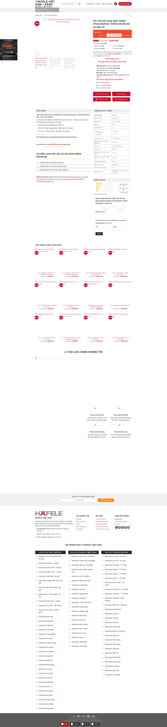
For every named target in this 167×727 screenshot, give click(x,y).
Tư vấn (98, 4)
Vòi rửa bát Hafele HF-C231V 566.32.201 (96, 338)
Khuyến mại (90, 4)
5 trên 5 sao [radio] (113, 209)
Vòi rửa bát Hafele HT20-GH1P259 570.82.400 (46, 306)
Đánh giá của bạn (101, 211)
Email (115, 226)
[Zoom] (37, 54)
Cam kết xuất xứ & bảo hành (108, 68)
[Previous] (39, 37)
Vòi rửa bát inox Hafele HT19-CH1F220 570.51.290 (46, 273)
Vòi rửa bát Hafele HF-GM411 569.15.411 (46, 338)
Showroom (96, 724)
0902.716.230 (56, 534)
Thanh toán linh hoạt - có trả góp (106, 70)
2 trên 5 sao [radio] (108, 206)
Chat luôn (86, 724)
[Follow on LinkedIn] (125, 527)
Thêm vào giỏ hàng (102, 94)
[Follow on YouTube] (128, 527)
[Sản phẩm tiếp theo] (130, 15)
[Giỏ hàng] (115, 3)
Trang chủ (38, 15)
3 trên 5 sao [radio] (119, 206)
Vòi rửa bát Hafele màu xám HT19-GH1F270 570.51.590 (71, 338)
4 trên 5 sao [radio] (99, 209)
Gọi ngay (66, 724)
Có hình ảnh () (124, 185)
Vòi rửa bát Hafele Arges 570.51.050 (120, 305)
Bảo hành (110, 4)
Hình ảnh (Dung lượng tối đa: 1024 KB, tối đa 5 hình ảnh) (111, 220)
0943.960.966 (107, 85)
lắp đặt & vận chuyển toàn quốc (108, 66)
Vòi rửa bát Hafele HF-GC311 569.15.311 (71, 306)
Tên (97, 226)
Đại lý (104, 4)
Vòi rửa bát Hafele (50, 15)
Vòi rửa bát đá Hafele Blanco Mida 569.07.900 (95, 273)
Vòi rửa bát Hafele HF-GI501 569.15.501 (120, 273)
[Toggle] (38, 163)
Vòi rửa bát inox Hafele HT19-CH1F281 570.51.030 (71, 273)
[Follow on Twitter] (119, 527)
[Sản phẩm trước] (126, 15)
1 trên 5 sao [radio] (98, 206)
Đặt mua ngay (121, 94)
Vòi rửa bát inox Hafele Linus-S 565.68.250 (120, 338)
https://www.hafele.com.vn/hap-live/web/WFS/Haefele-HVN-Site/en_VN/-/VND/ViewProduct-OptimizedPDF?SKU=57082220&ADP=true (62, 179)
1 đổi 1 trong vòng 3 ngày (107, 72)
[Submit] (79, 3)
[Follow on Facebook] (116, 527)
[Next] (86, 37)
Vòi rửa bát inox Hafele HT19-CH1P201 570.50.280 (96, 306)
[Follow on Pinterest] (122, 527)
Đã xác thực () (124, 189)
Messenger (76, 724)
